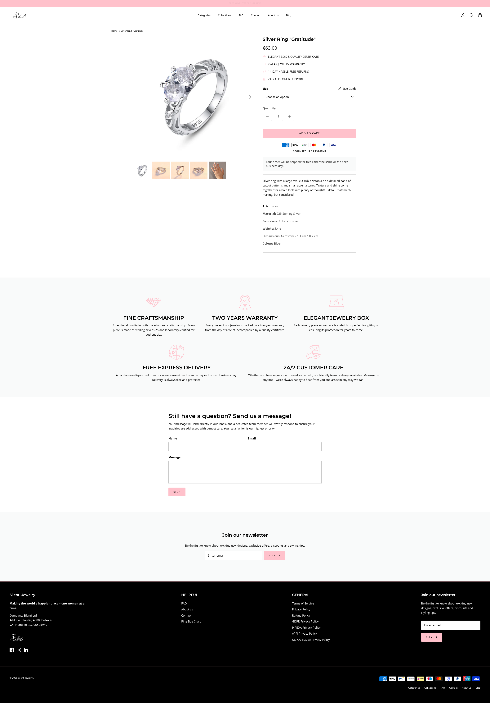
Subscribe (210, 367)
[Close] (317, 321)
